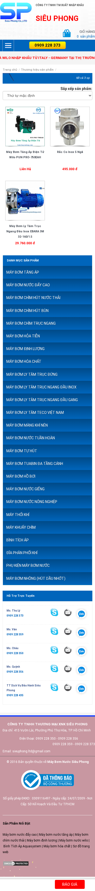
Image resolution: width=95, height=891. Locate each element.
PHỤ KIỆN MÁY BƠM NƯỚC (28, 565)
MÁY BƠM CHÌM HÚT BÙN (27, 311)
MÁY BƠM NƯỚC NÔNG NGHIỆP (31, 502)
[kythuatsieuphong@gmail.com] (68, 687)
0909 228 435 (15, 695)
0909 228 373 (47, 45)
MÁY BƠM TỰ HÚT (21, 451)
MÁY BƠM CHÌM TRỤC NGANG (31, 323)
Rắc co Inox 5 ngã (70, 152)
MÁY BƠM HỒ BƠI (20, 476)
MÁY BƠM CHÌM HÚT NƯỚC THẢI (33, 298)
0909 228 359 (15, 634)
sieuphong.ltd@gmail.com (31, 751)
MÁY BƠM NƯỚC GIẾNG (25, 489)
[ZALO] (81, 615)
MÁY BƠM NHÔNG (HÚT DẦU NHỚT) (35, 578)
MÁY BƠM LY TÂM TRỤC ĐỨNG (32, 374)
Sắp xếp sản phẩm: (76, 89)
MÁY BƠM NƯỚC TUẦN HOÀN (30, 438)
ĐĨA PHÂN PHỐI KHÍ (21, 553)
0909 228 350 (15, 653)
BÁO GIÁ (69, 884)
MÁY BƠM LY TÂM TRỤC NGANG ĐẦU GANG (42, 400)
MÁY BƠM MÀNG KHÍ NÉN (27, 425)
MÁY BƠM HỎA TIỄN (23, 336)
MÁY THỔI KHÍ (17, 515)
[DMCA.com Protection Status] (16, 863)
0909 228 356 (15, 671)
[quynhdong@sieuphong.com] (68, 669)
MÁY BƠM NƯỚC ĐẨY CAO (28, 285)
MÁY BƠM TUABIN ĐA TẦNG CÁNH (34, 464)
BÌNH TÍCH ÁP (17, 540)
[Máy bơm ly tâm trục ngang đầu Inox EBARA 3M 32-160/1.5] (25, 200)
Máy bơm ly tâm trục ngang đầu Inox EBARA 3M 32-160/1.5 (25, 231)
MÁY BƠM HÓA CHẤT (23, 361)
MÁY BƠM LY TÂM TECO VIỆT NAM (35, 412)
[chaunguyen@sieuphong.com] (68, 650)
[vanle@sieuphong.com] (68, 631)
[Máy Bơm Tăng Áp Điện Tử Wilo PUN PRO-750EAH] (25, 126)
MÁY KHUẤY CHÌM (21, 527)
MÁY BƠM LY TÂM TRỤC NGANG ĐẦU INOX (41, 387)
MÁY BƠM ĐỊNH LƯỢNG (25, 349)
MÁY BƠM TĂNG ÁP (22, 272)
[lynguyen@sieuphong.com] (68, 612)
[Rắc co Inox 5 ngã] (69, 126)
